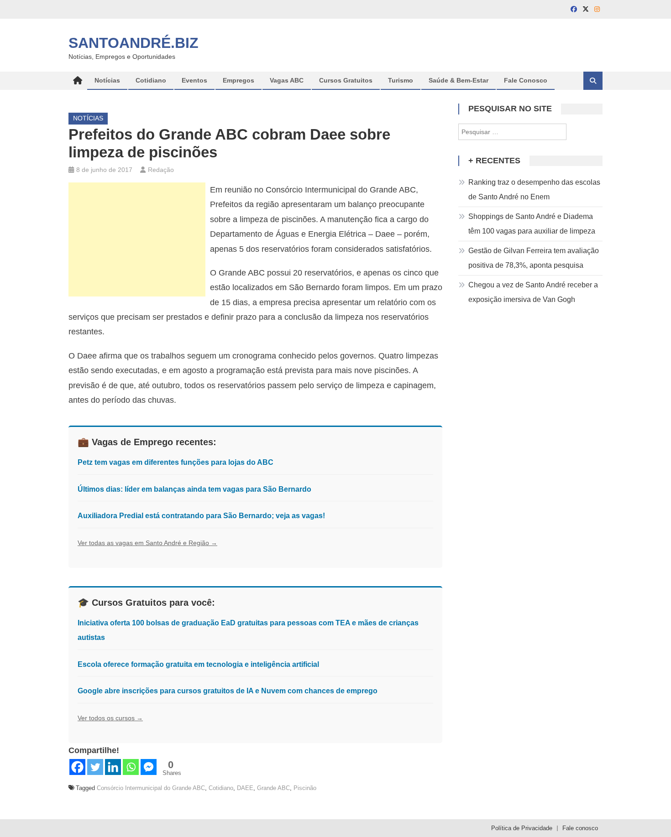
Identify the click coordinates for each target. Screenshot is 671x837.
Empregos (238, 80)
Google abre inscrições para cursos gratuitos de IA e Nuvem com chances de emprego (227, 691)
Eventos (194, 80)
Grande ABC (273, 788)
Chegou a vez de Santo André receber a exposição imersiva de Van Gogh (533, 292)
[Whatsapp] (131, 767)
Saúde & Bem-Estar (458, 80)
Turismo (400, 80)
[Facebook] (77, 767)
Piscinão (305, 788)
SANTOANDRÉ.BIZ (133, 43)
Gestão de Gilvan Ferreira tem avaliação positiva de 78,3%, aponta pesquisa (533, 258)
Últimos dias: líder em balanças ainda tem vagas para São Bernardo (194, 489)
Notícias (107, 80)
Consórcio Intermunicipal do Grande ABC (151, 788)
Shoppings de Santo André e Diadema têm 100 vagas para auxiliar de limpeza (531, 224)
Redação (161, 169)
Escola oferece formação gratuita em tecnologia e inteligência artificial (198, 664)
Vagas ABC (287, 80)
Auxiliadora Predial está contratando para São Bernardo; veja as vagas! (201, 516)
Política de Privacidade (521, 828)
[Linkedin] (113, 767)
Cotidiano (151, 80)
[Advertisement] (136, 239)
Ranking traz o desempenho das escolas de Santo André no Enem (534, 189)
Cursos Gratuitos (345, 80)
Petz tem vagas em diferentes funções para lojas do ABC (175, 462)
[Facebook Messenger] (149, 767)
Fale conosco (580, 828)
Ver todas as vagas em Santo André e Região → (147, 542)
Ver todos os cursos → (110, 718)
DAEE (245, 788)
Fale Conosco (525, 80)
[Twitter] (95, 767)
